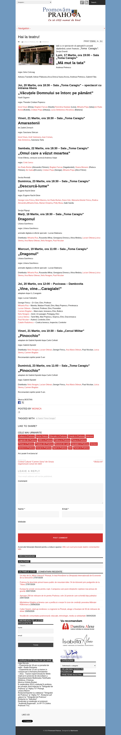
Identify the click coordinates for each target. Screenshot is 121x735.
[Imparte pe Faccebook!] (19, 402)
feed (86, 2)
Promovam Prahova (54, 730)
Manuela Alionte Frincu (81, 200)
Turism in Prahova (81, 448)
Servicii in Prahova (26, 448)
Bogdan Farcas (41, 107)
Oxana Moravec (82, 167)
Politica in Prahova (62, 440)
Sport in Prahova (60, 448)
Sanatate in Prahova (80, 444)
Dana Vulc (66, 200)
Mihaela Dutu (32, 203)
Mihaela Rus (32, 238)
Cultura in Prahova (29, 42)
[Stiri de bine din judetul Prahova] (61, 21)
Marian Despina (46, 203)
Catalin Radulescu (26, 322)
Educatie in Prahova (58, 436)
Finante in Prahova (76, 436)
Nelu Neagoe (46, 241)
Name (21, 509)
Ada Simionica (24, 140)
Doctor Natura (42, 436)
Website (22, 522)
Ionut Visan (22, 107)
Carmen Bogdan (25, 311)
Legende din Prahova (28, 440)
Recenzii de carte (62, 444)
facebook (82, 2)
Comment (22, 481)
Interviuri (89, 436)
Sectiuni (93, 444)
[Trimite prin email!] (29, 402)
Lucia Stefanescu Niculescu (62, 110)
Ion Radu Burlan (25, 167)
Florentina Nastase (63, 107)
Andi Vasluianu (34, 137)
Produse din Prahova (44, 444)
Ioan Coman (47, 137)
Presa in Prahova (79, 440)
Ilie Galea (30, 170)
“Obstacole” (98, 462)
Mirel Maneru (40, 200)
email (20, 635)
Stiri (37, 42)
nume (20, 627)
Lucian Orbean (88, 238)
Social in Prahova (43, 448)
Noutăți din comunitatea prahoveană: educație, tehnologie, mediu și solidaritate (53, 616)
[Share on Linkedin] (26, 402)
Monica (36, 408)
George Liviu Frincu (26, 200)
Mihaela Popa (83, 107)
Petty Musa (58, 203)
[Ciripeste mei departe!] (22, 402)
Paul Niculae (58, 241)
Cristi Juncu (28, 162)
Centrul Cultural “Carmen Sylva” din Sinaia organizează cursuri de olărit (36, 463)
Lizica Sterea (23, 317)
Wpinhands (74, 730)
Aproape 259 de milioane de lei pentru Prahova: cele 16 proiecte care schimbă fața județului (58, 596)
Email (65, 509)
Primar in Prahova (26, 444)
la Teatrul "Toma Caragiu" (45, 418)
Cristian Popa (36, 110)
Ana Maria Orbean (32, 241)
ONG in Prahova (45, 440)
